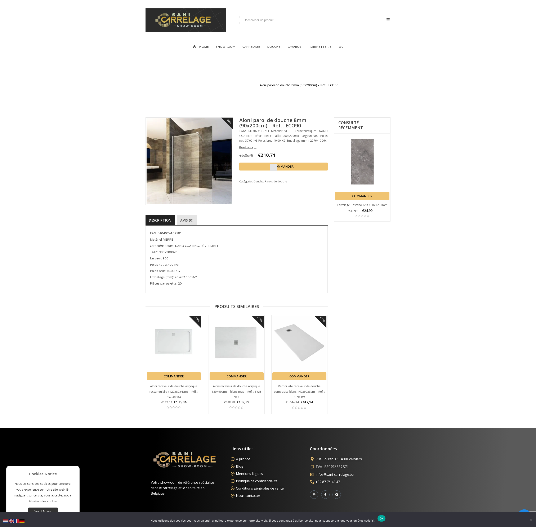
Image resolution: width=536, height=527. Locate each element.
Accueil (202, 85)
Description (160, 220)
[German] (22, 521)
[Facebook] (325, 494)
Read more (246, 147)
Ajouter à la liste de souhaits (273, 167)
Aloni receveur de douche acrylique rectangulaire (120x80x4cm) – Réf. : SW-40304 (173, 391)
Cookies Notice (43, 473)
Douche (218, 85)
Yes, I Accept (43, 511)
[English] (11, 521)
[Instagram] (314, 494)
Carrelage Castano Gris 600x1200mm (362, 205)
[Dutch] (6, 521)
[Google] (336, 494)
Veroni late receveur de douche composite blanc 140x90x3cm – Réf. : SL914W (299, 391)
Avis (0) (186, 220)
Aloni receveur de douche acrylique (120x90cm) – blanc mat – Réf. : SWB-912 (236, 391)
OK (382, 518)
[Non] (531, 520)
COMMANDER (283, 166)
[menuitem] (200, 46)
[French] (16, 521)
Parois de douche (241, 85)
